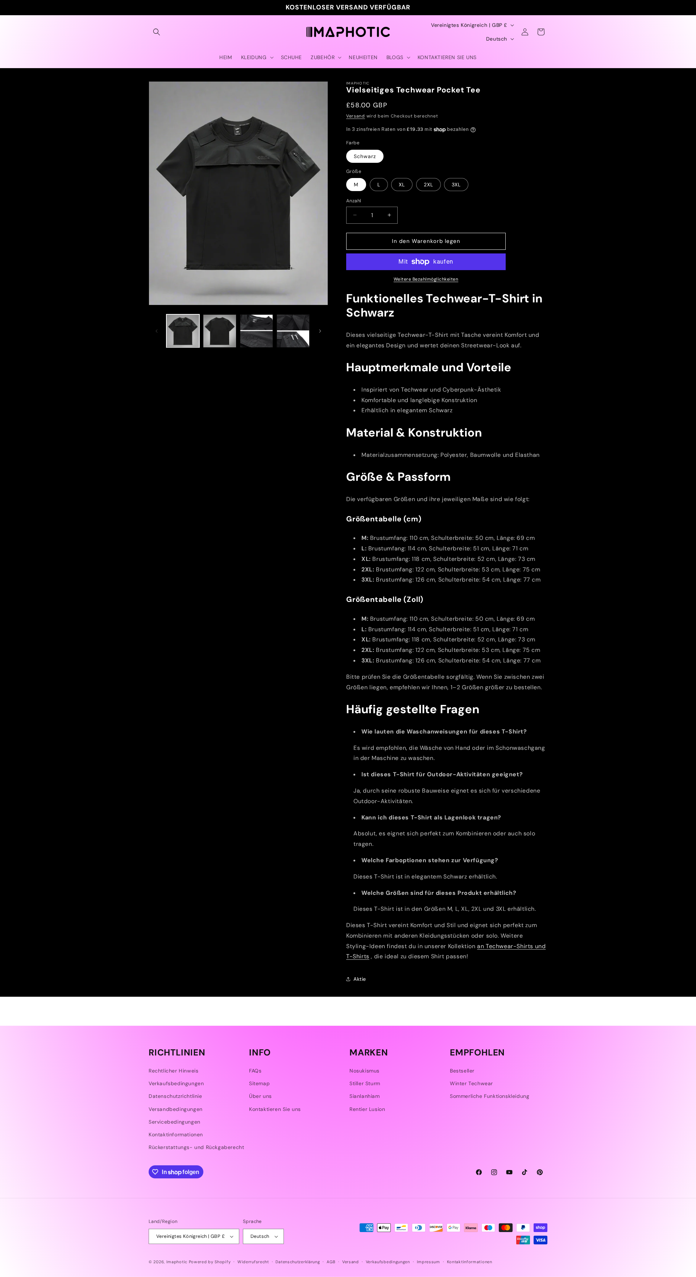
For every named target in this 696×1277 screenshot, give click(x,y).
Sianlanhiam (364, 1096)
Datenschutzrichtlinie (175, 1096)
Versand (355, 116)
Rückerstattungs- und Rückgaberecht (196, 1147)
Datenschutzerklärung (298, 1261)
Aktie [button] (359, 979)
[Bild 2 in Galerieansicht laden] (219, 330)
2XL (428, 184)
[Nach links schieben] (157, 331)
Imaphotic (176, 1261)
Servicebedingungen (174, 1122)
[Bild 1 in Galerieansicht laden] (182, 330)
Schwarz (365, 156)
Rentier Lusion (367, 1109)
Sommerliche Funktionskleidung (489, 1096)
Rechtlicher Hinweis (173, 1070)
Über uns (260, 1096)
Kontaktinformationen (176, 1134)
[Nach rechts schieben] (320, 331)
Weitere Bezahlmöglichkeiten (426, 279)
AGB (331, 1261)
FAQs (255, 1070)
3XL (456, 184)
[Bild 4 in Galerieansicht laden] (293, 330)
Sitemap (259, 1083)
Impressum (428, 1261)
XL (402, 184)
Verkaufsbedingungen (176, 1083)
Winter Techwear (471, 1083)
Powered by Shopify (210, 1261)
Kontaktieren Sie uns (275, 1109)
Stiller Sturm (364, 1083)
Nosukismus (364, 1070)
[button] (157, 32)
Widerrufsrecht (253, 1261)
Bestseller (462, 1070)
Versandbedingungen (176, 1109)
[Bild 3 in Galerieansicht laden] (256, 330)
